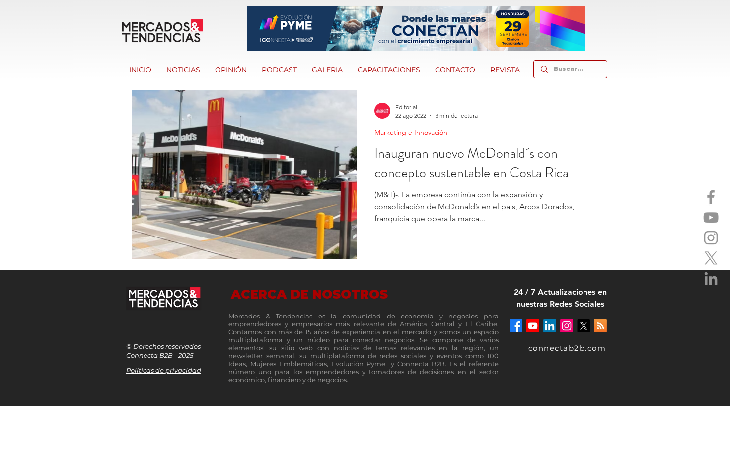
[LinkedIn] (711, 278)
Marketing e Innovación (410, 132)
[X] (711, 258)
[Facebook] (711, 197)
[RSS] (600, 325)
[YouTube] (711, 217)
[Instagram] (711, 238)
